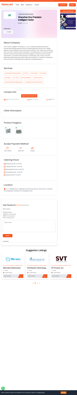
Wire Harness (38, 77)
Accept (63, 392)
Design (8, 77)
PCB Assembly (27, 77)
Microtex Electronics (12, 268)
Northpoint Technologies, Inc (39, 268)
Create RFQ (63, 4)
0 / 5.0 (20, 23)
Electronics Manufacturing (26, 14)
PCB (26, 73)
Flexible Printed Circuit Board (34, 82)
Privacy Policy (41, 392)
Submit (7, 235)
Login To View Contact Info (29, 95)
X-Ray (16, 77)
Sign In (72, 4)
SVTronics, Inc (57, 268)
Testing (44, 73)
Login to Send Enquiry (68, 11)
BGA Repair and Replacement (14, 82)
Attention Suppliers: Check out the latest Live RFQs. (38, 0)
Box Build (34, 73)
